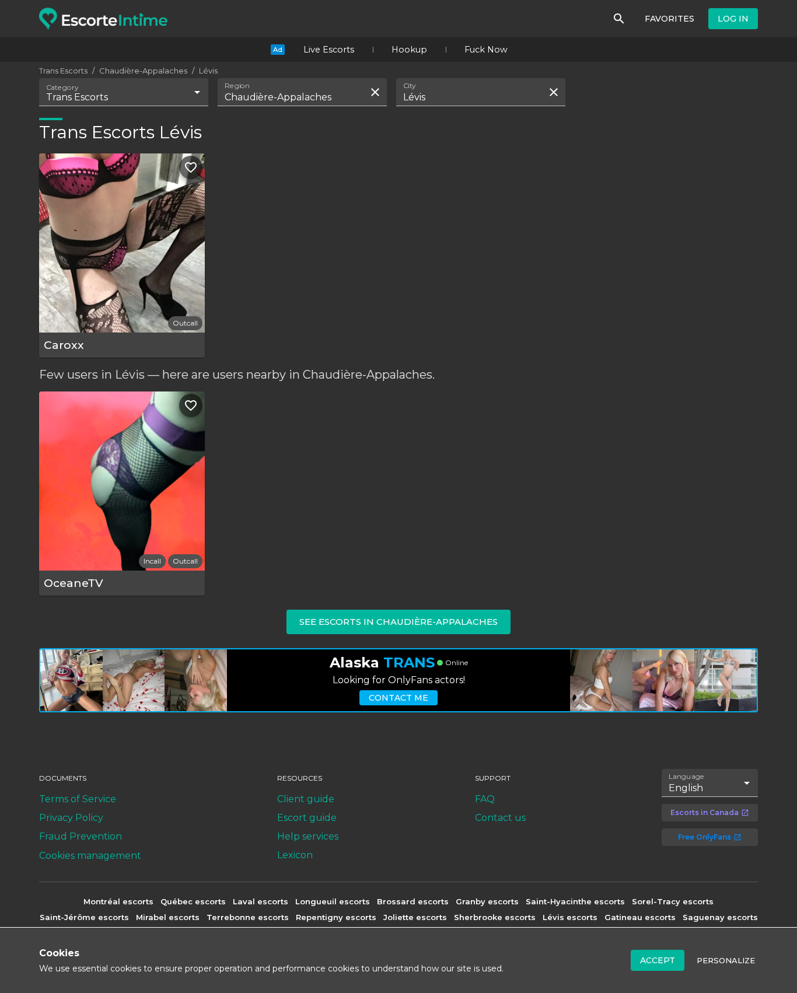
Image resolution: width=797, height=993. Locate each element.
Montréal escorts (118, 901)
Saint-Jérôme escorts (84, 917)
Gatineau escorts (640, 917)
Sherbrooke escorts (495, 917)
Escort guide (307, 817)
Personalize (726, 960)
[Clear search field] (375, 92)
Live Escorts (328, 49)
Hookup (409, 49)
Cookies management (90, 855)
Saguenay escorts (720, 917)
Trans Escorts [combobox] (77, 97)
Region (237, 86)
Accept (657, 960)
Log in (733, 18)
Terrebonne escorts (248, 917)
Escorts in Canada (704, 812)
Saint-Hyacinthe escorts (575, 901)
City (409, 86)
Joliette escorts (415, 917)
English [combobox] (686, 787)
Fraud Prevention (80, 836)
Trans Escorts (63, 70)
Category (62, 87)
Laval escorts (260, 901)
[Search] (619, 18)
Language (687, 776)
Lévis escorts (570, 917)
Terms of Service (77, 799)
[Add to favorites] (190, 167)
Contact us (500, 817)
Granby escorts (487, 901)
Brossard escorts (413, 901)
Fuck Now (486, 49)
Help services (307, 836)
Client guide (305, 799)
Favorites (669, 18)
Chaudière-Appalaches (143, 70)
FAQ (485, 799)
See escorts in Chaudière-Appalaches (398, 621)
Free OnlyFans (704, 837)
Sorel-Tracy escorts (673, 901)
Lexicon (295, 855)
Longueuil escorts (332, 901)
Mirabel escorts (168, 917)
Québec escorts (193, 901)
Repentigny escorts (336, 917)
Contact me (398, 698)
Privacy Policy (71, 817)
